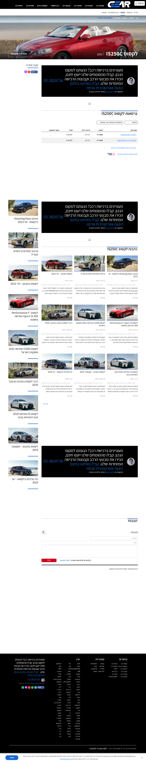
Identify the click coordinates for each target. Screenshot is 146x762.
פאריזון (78, 723)
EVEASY (58, 664)
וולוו (60, 697)
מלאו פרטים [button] (34, 683)
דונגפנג (68, 692)
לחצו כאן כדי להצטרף (98, 748)
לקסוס (125, 18)
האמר (69, 695)
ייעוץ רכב (114, 674)
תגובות (104, 12)
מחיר (71, 130)
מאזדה (68, 708)
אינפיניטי (77, 679)
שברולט (77, 739)
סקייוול (69, 721)
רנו (60, 736)
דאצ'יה (59, 690)
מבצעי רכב (66, 5)
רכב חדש (114, 671)
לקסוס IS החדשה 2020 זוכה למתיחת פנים (25, 415)
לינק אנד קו (57, 703)
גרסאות (129, 12)
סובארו (69, 716)
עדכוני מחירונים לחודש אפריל (25, 252)
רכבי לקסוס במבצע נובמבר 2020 (23, 383)
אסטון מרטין (67, 682)
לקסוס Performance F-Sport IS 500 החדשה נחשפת (25, 316)
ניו (70, 713)
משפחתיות (93, 664)
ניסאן (59, 713)
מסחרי (95, 671)
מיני (79, 710)
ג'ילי (69, 687)
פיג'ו (60, 729)
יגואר (78, 703)
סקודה (78, 721)
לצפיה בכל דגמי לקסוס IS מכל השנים (123, 147)
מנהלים (102, 666)
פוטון (69, 723)
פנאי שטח (101, 671)
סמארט (59, 718)
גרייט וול (68, 690)
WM (79, 671)
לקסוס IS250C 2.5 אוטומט (128, 134)
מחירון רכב (30, 5)
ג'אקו (78, 687)
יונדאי (69, 703)
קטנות (102, 664)
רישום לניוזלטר (113, 677)
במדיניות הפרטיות (66, 759)
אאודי (69, 671)
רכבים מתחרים (113, 12)
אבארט (59, 671)
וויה (70, 697)
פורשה (59, 726)
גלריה (136, 12)
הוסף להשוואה (54, 130)
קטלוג (131, 18)
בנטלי (59, 684)
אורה (78, 677)
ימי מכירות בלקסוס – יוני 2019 (25, 480)
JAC (60, 666)
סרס (60, 721)
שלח (49, 560)
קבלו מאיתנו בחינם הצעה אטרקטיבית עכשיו (96, 85)
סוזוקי (59, 716)
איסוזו (69, 679)
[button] (34, 71)
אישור (12, 757)
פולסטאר (58, 723)
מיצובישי (68, 710)
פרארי (78, 731)
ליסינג (115, 669)
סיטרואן (68, 718)
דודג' (78, 692)
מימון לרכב (114, 666)
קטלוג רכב (100, 5)
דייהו (60, 692)
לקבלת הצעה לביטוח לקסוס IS (127, 154)
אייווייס (59, 677)
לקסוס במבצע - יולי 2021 (24, 283)
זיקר (78, 700)
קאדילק (77, 734)
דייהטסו (78, 695)
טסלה (59, 700)
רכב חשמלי (55, 5)
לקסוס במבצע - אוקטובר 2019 (24, 448)
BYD (78, 664)
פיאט (69, 729)
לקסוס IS (117, 18)
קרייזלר (78, 736)
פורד (69, 726)
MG (70, 669)
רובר (69, 736)
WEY (59, 669)
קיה (60, 734)
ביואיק (69, 684)
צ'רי (60, 731)
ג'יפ (60, 687)
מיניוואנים (94, 669)
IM (70, 666)
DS (70, 664)
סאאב (78, 716)
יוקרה (95, 666)
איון (70, 677)
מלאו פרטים (109, 91)
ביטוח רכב (19, 5)
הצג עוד (45, 404)
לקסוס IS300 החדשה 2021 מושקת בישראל (23, 350)
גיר (137, 18)
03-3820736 (53, 80)
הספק (101, 130)
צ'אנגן (69, 731)
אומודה (68, 674)
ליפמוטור (77, 705)
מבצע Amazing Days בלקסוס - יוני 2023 (26, 220)
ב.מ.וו (78, 684)
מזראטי (59, 708)
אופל (59, 674)
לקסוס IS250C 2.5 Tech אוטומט (126, 140)
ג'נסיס (78, 690)
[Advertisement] (89, 178)
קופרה (69, 734)
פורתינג (78, 729)
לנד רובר (68, 705)
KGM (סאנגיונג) (75, 669)
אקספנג (58, 682)
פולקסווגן (77, 726)
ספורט (102, 669)
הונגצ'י (59, 695)
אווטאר (78, 674)
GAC (78, 666)
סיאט (78, 718)
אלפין (78, 682)
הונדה (78, 697)
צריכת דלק (86, 130)
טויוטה (69, 700)
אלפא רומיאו (57, 679)
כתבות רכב (89, 5)
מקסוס (59, 710)
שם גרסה (133, 130)
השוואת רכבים (42, 5)
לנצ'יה (59, 705)
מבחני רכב (78, 5)
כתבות (122, 12)
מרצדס (78, 713)
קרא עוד (135, 298)
